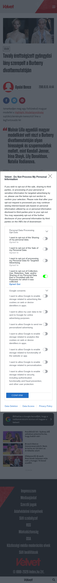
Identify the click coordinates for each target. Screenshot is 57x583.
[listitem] (28, 231)
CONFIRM (17, 395)
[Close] (51, 177)
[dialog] (28, 291)
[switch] (45, 238)
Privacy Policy (45, 406)
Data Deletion (11, 406)
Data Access (28, 406)
